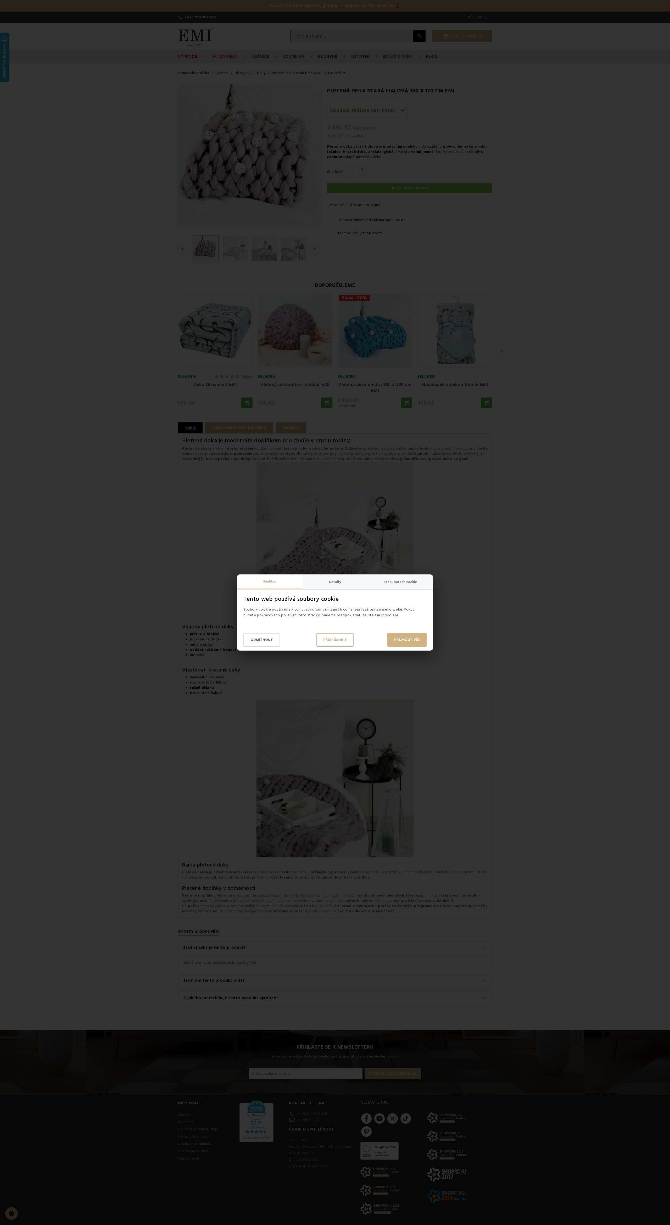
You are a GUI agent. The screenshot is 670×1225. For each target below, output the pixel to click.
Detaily (335, 582)
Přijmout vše (407, 639)
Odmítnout (261, 639)
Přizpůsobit (335, 639)
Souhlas (269, 581)
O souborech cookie (400, 582)
